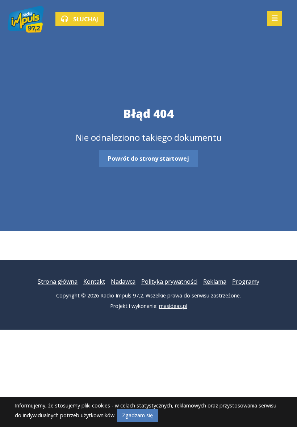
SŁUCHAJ (85, 19)
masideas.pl (173, 306)
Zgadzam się (137, 415)
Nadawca (123, 282)
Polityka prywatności (169, 282)
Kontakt (94, 282)
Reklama (214, 282)
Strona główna (58, 282)
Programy (245, 282)
